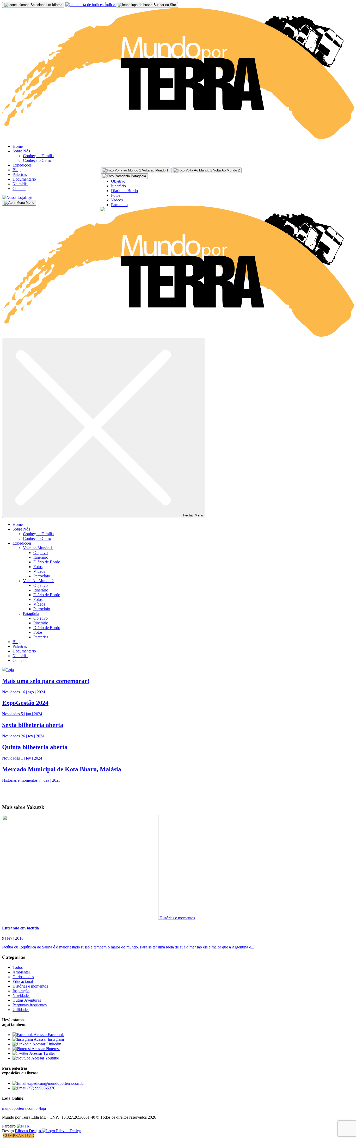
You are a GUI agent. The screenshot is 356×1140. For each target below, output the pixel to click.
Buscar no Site (164, 5)
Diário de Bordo (124, 190)
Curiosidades (23, 977)
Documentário (24, 179)
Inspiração (21, 991)
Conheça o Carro (37, 160)
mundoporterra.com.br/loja (24, 1108)
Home (18, 146)
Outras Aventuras (27, 1000)
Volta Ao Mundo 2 (38, 580)
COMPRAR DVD (18, 1135)
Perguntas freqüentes (30, 1005)
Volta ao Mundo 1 (38, 548)
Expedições (22, 165)
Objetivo (118, 181)
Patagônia (31, 613)
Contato (19, 188)
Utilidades (21, 1009)
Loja (29, 197)
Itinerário (118, 186)
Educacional (23, 981)
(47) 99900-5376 (40, 1088)
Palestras (20, 174)
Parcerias (40, 637)
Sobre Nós (21, 151)
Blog (17, 170)
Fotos (115, 195)
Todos (18, 967)
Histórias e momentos (177, 918)
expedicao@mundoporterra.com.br (55, 1083)
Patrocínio (119, 204)
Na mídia (20, 184)
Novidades (21, 995)
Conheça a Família (38, 155)
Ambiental (21, 972)
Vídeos (117, 200)
